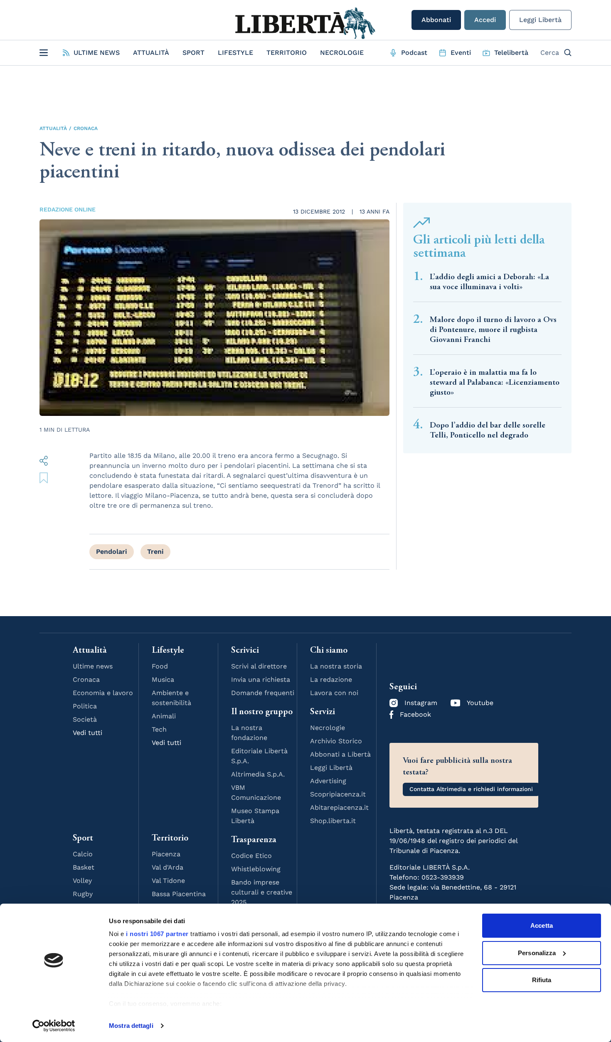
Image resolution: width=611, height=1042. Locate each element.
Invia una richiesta (260, 679)
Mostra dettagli (131, 1025)
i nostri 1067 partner (157, 933)
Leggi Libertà (540, 20)
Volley (82, 881)
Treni (155, 551)
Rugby (83, 894)
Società (85, 719)
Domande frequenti (262, 693)
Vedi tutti (87, 733)
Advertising (328, 781)
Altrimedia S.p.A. (258, 774)
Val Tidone (168, 881)
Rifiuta (542, 979)
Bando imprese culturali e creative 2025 (261, 892)
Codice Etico (251, 856)
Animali (164, 716)
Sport (193, 53)
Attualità (151, 53)
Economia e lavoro (103, 693)
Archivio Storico (336, 741)
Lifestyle (235, 53)
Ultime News (97, 53)
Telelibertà (511, 53)
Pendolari (111, 551)
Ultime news (93, 666)
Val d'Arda (167, 867)
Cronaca (86, 128)
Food (160, 666)
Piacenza (166, 854)
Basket (83, 867)
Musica (163, 679)
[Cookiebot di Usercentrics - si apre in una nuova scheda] (53, 1026)
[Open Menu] (43, 52)
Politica (85, 706)
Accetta (541, 925)
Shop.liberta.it (333, 821)
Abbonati (436, 20)
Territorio (286, 53)
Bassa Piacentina (179, 894)
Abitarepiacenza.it (339, 807)
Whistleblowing (256, 869)
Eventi (461, 53)
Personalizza (537, 952)
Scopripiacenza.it (338, 794)
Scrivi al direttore (259, 666)
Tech (159, 729)
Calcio (83, 854)
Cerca (549, 53)
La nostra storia (336, 666)
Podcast (414, 53)
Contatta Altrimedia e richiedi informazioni (471, 789)
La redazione (331, 679)
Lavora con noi (334, 693)
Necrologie (342, 53)
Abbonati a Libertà (340, 754)
